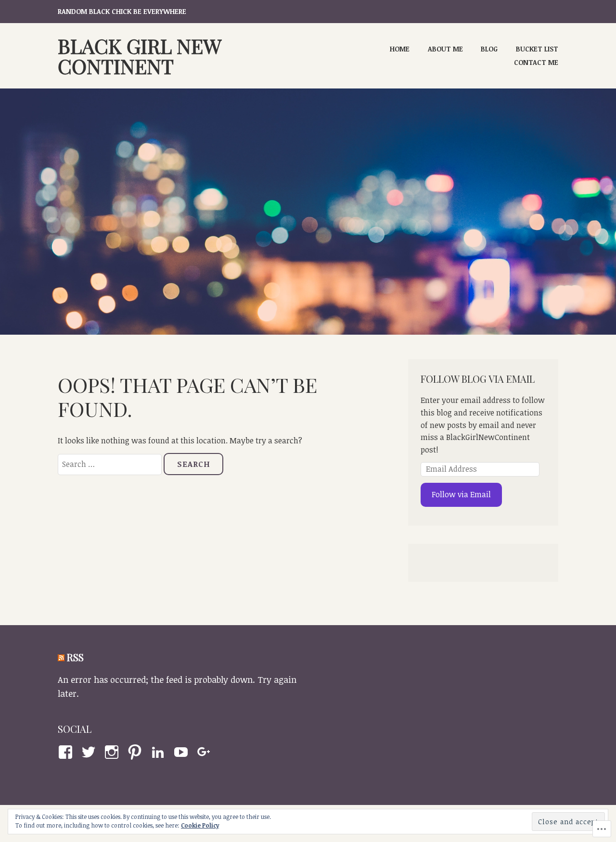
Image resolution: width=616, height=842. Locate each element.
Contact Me (536, 62)
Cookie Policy (200, 825)
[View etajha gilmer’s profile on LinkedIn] (159, 752)
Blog (489, 48)
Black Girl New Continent (139, 55)
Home (400, 48)
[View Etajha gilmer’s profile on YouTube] (182, 752)
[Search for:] (111, 464)
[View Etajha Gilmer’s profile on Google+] (205, 752)
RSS (75, 657)
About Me (445, 48)
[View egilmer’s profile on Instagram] (113, 752)
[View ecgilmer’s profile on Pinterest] (136, 752)
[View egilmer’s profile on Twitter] (90, 752)
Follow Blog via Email (478, 378)
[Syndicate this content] (61, 657)
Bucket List (537, 48)
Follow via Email (461, 494)
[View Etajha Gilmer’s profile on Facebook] (67, 752)
